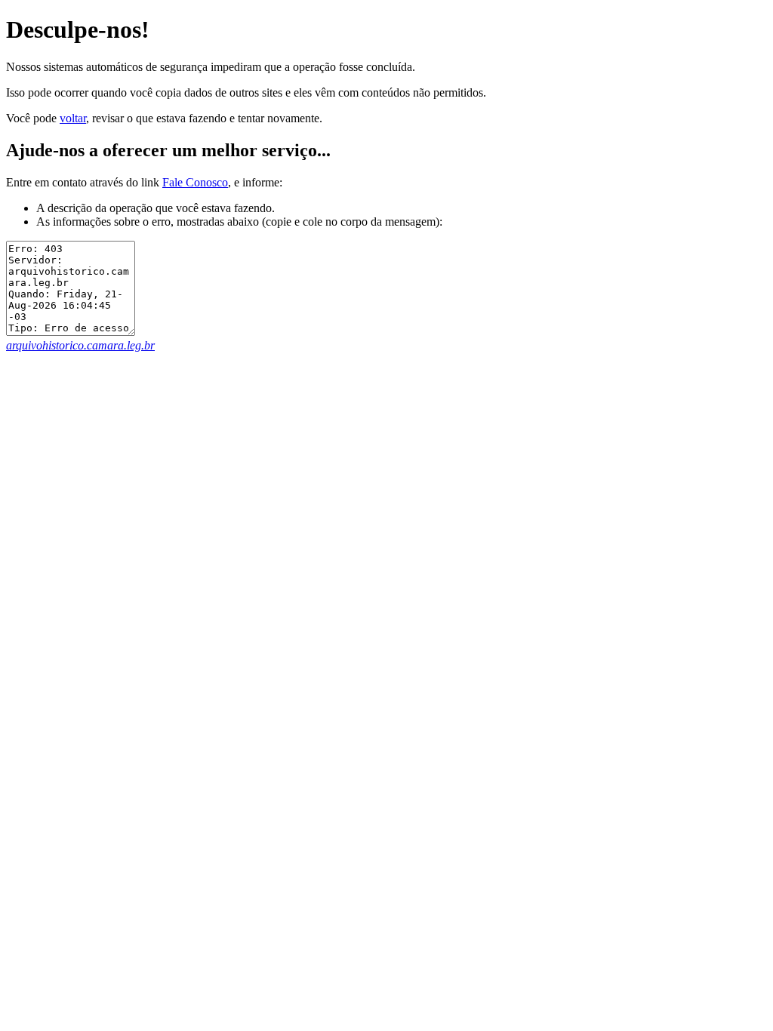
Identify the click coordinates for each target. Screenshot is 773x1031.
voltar (73, 118)
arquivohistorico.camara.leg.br (80, 345)
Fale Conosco (195, 182)
